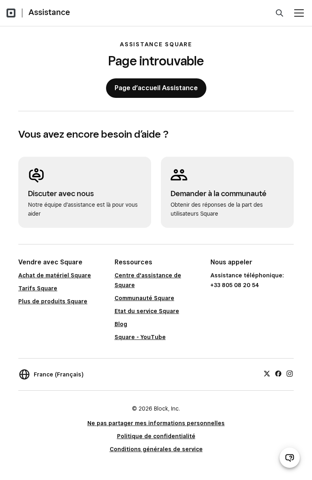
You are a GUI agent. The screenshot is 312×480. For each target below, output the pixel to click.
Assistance (49, 12)
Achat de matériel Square (54, 275)
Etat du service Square (147, 311)
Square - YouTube (140, 337)
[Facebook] (278, 373)
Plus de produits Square (52, 301)
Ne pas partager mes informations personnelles (156, 423)
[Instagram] (290, 373)
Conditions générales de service (156, 449)
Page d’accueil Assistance (156, 88)
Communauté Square (144, 298)
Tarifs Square (37, 288)
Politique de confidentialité (156, 436)
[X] (267, 373)
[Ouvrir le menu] (299, 13)
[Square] (10, 13)
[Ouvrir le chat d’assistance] (290, 458)
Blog (121, 324)
